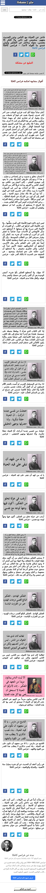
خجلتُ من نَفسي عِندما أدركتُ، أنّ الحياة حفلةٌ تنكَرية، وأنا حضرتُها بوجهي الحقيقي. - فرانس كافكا (23, 433)
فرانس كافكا (38, 48)
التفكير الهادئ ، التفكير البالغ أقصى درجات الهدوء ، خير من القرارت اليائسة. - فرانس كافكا (23, 615)
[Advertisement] (23, 24)
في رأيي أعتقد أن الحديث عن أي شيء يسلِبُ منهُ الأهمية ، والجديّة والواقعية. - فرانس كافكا (23, 765)
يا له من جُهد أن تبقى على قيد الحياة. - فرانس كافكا (23, 476)
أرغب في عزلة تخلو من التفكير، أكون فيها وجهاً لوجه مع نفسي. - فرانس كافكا (23, 518)
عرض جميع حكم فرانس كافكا (23, 877)
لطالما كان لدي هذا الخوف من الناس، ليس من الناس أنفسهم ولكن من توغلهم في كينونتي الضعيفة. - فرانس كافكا (23, 657)
